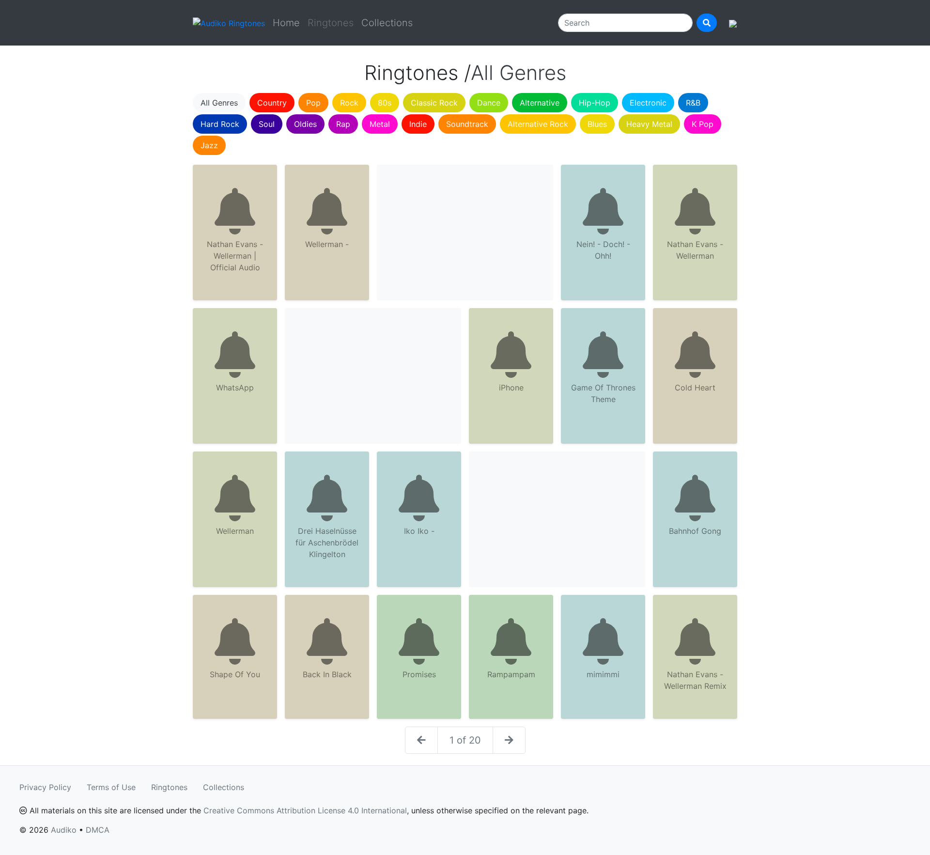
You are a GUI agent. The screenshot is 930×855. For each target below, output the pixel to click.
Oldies (305, 124)
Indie (418, 124)
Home (286, 23)
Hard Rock (220, 124)
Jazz (209, 145)
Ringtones (169, 787)
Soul (267, 124)
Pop (313, 103)
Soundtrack (467, 124)
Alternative (539, 103)
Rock (349, 103)
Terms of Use (111, 787)
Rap (343, 124)
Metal (380, 124)
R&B (693, 103)
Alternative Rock (538, 124)
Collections (387, 23)
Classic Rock (434, 103)
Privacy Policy (45, 787)
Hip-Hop (594, 103)
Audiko (64, 830)
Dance (488, 103)
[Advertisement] (465, 232)
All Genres (219, 103)
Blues (597, 124)
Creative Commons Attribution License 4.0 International (305, 810)
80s (384, 103)
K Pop (702, 124)
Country (272, 103)
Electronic (648, 103)
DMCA (97, 830)
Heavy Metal (649, 124)
